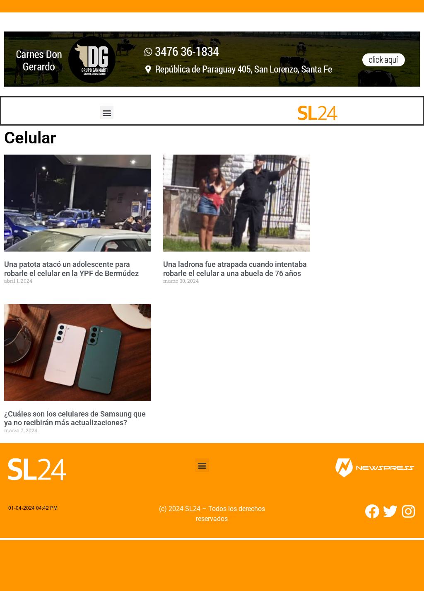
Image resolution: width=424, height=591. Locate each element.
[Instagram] (408, 511)
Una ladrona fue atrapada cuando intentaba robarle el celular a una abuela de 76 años (235, 269)
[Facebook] (372, 511)
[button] (106, 112)
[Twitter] (390, 511)
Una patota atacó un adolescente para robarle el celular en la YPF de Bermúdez (71, 269)
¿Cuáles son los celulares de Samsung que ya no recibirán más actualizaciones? (75, 418)
